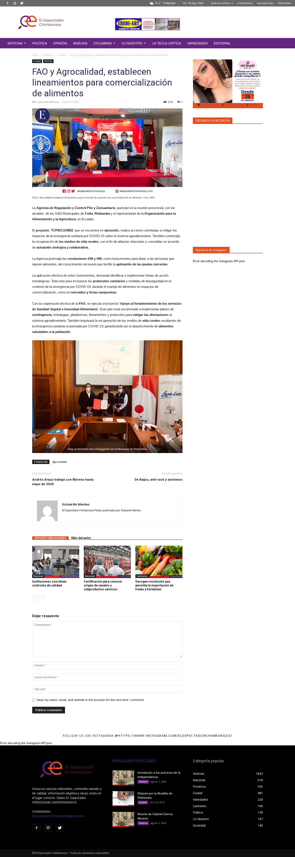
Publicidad (284, 3)
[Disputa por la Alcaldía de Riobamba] (123, 798)
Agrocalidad (59, 461)
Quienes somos (220, 3)
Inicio (35, 55)
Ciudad (61, 55)
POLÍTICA (39, 43)
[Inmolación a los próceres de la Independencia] (123, 778)
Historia (143, 781)
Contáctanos (245, 3)
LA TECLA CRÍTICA (166, 43)
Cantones (142, 576)
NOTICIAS (15, 43)
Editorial (222, 43)
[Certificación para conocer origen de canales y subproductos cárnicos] (107, 562)
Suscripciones (265, 3)
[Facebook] (7, 3)
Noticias (48, 55)
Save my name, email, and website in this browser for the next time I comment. (90, 700)
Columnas (103, 43)
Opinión (60, 43)
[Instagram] (14, 3)
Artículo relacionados (50, 537)
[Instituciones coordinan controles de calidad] (55, 562)
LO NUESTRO (132, 43)
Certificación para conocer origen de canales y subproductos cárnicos (103, 585)
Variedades (197, 43)
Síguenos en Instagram (211, 250)
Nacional (38, 576)
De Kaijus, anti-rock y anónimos (158, 480)
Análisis (80, 43)
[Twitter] (22, 3)
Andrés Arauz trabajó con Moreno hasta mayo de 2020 (63, 482)
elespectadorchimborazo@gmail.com (58, 816)
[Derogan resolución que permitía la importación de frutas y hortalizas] (158, 562)
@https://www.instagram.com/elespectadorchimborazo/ (173, 735)
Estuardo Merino (48, 101)
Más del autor (81, 537)
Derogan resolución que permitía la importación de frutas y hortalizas (154, 585)
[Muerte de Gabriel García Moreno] (123, 819)
